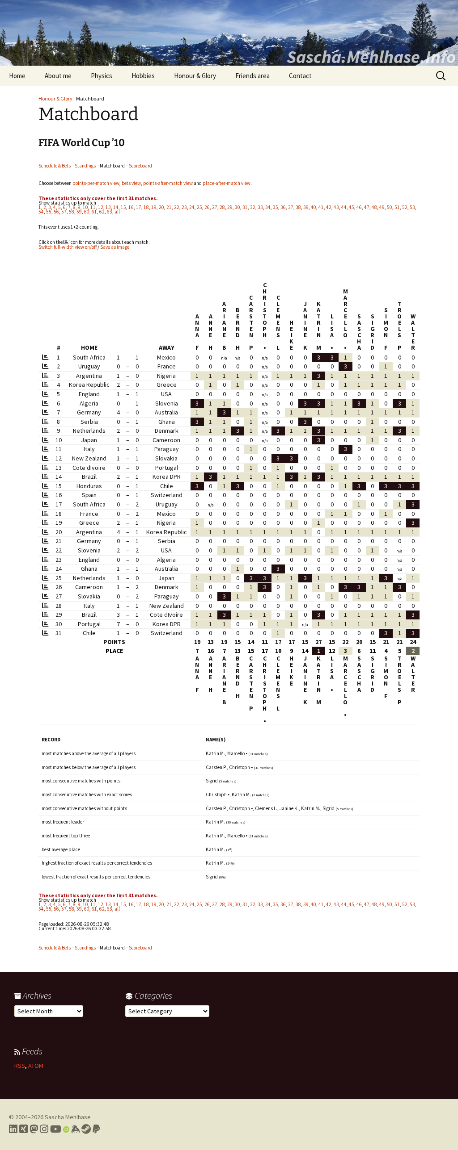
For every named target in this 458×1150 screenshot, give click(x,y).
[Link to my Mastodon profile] (34, 1129)
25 (199, 207)
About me (58, 75)
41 (321, 207)
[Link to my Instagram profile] (44, 1129)
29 (230, 207)
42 (328, 207)
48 (374, 207)
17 (138, 207)
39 (306, 207)
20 (161, 207)
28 (222, 207)
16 (131, 207)
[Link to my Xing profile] (23, 1129)
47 (366, 207)
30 (237, 207)
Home (17, 75)
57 (64, 212)
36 (283, 207)
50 (389, 207)
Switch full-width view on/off (67, 247)
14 (116, 207)
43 (336, 207)
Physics (101, 75)
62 (102, 212)
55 (48, 212)
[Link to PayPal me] (96, 1129)
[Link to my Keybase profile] (75, 1129)
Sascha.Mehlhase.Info (371, 57)
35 (275, 207)
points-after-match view (168, 183)
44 (344, 207)
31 (245, 207)
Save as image (114, 247)
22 (176, 207)
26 (207, 207)
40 (313, 207)
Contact (300, 75)
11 (93, 207)
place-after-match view (226, 183)
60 (86, 212)
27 (214, 207)
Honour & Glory (195, 75)
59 (79, 212)
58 (71, 212)
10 (85, 207)
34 (268, 207)
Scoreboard (140, 166)
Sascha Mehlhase (68, 1117)
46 (359, 207)
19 (154, 207)
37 (290, 207)
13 (108, 207)
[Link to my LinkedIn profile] (13, 1129)
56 (56, 212)
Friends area (252, 75)
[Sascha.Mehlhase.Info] (229, 33)
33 (260, 207)
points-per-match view (95, 183)
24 (192, 207)
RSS (19, 1066)
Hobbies (143, 75)
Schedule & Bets (54, 166)
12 (100, 207)
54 (41, 212)
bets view (131, 183)
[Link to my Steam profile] (86, 1129)
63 (109, 212)
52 (404, 207)
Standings (85, 166)
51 (397, 207)
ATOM (35, 1066)
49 (382, 207)
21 (169, 207)
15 (123, 207)
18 (146, 207)
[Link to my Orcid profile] (66, 1129)
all (117, 212)
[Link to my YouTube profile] (55, 1129)
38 (298, 207)
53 (412, 207)
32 (252, 207)
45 (351, 207)
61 (94, 212)
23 (184, 207)
